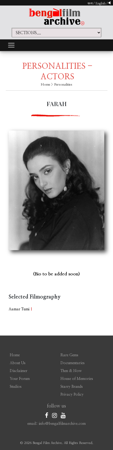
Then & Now (71, 371)
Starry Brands (71, 387)
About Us (17, 363)
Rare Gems (69, 355)
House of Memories (76, 379)
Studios (16, 387)
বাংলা (90, 3)
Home (45, 84)
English (100, 3)
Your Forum (20, 379)
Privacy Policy (72, 394)
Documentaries (72, 363)
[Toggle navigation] (11, 45)
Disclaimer (18, 371)
